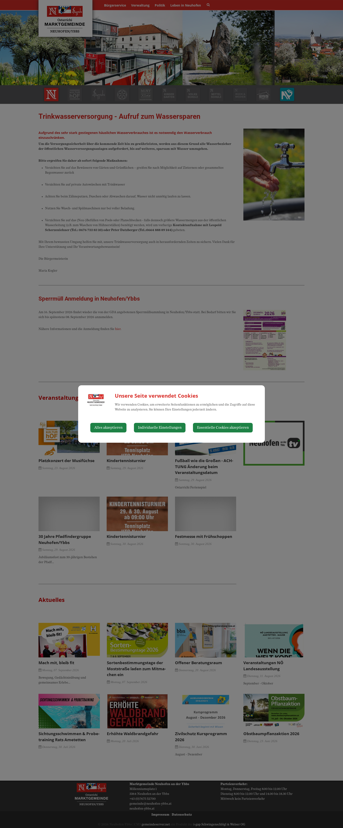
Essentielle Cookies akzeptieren (223, 427)
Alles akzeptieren (108, 427)
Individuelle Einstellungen (160, 427)
